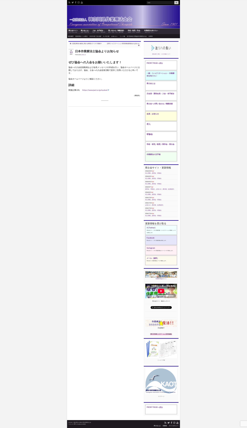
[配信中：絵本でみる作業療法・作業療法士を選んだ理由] (82, 2)
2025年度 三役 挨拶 (95, 36)
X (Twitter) (151, 228)
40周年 (151, 36)
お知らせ (114, 36)
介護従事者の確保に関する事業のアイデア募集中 (87, 43)
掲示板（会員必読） (169, 189)
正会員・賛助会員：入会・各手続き (160, 93)
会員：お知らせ (153, 114)
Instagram (151, 248)
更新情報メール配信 (81, 36)
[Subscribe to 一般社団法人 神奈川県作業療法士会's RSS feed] (69, 2)
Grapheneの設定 (81, 424)
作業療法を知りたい (151, 31)
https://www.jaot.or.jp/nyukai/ (95, 90)
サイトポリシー (173, 425)
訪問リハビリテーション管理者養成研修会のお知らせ (123, 43)
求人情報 (148, 173)
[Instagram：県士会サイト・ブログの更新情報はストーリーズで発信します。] (79, 2)
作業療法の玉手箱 (154, 154)
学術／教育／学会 (134, 31)
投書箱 (165, 425)
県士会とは (85, 31)
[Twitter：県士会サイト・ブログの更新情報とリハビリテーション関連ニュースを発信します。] (73, 2)
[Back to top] (242, 416)
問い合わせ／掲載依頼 (116, 31)
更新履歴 (70, 36)
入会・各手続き (99, 31)
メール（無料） (153, 258)
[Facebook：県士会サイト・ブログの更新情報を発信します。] (75, 2)
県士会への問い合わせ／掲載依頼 (160, 104)
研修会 (150, 134)
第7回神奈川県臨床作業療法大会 (137, 36)
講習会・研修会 (156, 173)
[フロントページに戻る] (123, 16)
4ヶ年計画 (106, 36)
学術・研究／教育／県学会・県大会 (160, 144)
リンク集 (122, 36)
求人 (149, 124)
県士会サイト (73, 31)
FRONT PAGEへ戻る (155, 63)
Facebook (150, 238)
